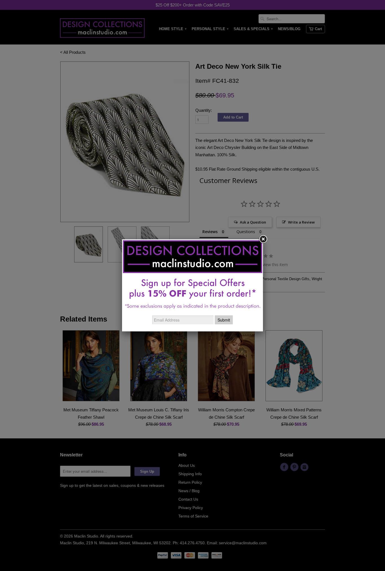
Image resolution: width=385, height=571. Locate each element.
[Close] (263, 239)
